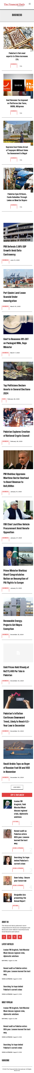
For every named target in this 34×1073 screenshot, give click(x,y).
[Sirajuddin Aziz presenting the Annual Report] (6, 896)
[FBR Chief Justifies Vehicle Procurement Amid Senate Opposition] (17, 509)
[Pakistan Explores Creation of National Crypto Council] (17, 416)
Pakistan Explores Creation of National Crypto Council (16, 433)
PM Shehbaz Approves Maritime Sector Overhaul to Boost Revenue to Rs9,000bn (16, 479)
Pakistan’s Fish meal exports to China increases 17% (17, 56)
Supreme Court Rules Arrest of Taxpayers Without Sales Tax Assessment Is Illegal (17, 150)
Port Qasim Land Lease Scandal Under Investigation (14, 296)
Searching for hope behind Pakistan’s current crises (21, 860)
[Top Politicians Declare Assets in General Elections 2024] (17, 370)
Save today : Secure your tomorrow (22, 879)
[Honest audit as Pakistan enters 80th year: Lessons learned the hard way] (6, 832)
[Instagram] (9, 937)
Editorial (16, 821)
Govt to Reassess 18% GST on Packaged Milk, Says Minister (16, 343)
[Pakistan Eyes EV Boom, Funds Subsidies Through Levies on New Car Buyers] (17, 179)
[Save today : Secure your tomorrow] (6, 879)
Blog (4, 399)
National (15, 905)
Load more (16, 787)
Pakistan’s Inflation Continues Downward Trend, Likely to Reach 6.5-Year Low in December (16, 719)
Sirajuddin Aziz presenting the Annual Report (20, 898)
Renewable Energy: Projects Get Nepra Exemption (12, 624)
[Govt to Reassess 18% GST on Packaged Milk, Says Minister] (17, 323)
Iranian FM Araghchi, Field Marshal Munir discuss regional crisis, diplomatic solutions (21, 809)
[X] (14, 937)
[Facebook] (4, 937)
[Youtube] (20, 937)
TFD (21, 66)
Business (14, 64)
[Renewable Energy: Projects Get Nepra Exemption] (17, 605)
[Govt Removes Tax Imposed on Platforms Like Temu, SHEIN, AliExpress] (17, 85)
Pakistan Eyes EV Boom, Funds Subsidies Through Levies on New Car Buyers (17, 197)
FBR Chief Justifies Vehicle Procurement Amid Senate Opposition (16, 528)
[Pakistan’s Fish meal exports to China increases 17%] (17, 38)
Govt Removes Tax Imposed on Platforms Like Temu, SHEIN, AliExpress (17, 103)
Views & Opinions (18, 848)
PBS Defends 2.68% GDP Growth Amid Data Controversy (14, 250)
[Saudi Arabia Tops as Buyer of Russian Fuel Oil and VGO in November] (17, 748)
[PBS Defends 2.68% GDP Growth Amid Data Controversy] (17, 231)
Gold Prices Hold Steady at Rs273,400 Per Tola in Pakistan (16, 671)
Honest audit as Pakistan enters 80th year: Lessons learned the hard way (21, 837)
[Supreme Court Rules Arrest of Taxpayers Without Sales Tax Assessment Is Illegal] (17, 132)
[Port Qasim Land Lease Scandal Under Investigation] (17, 277)
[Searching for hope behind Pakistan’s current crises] (6, 859)
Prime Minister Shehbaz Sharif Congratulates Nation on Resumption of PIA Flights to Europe (15, 576)
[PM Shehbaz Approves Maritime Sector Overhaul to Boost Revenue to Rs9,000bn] (17, 458)
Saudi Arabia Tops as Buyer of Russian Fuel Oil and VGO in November (16, 767)
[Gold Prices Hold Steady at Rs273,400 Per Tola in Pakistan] (17, 652)
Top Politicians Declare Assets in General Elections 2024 (16, 389)
